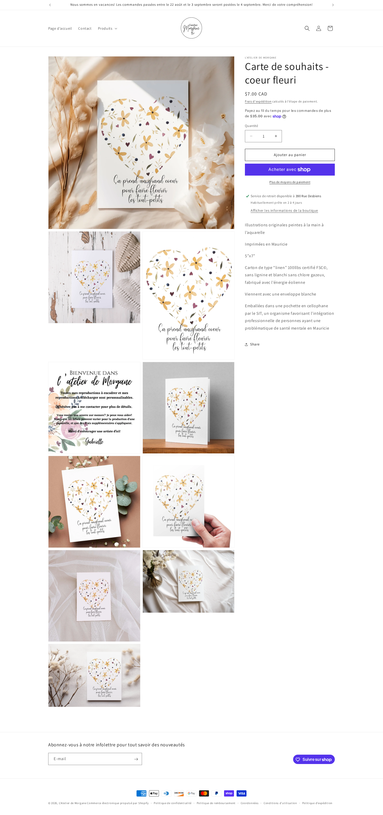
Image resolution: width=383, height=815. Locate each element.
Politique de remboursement (216, 803)
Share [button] (255, 344)
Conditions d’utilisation (280, 803)
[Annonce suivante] (333, 5)
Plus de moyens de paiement (289, 182)
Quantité (251, 126)
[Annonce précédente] (50, 5)
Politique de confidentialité (172, 803)
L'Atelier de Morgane (73, 803)
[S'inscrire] (136, 759)
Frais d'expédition (258, 101)
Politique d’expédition (317, 803)
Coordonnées (250, 803)
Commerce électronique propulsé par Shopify (118, 803)
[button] (107, 28)
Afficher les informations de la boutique (284, 210)
